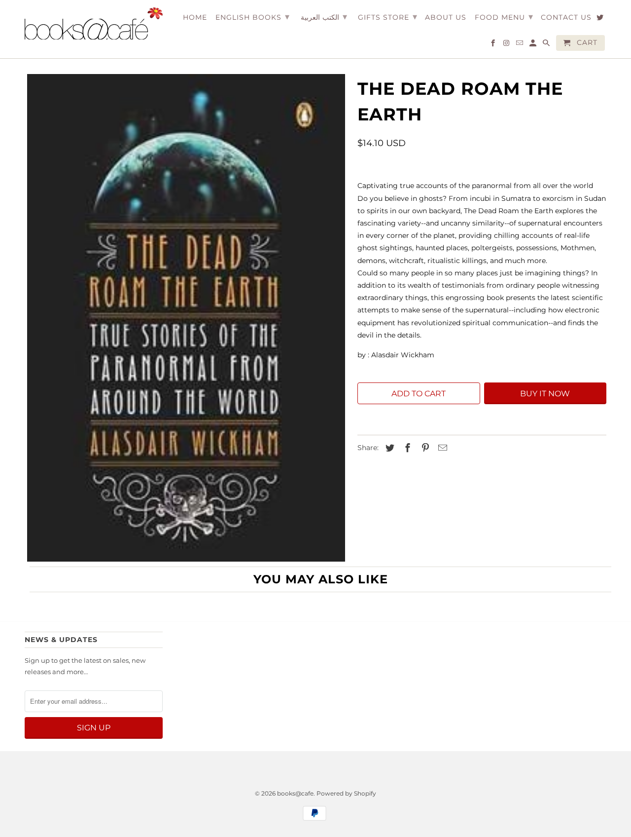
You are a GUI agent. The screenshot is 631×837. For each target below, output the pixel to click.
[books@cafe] (94, 23)
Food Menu (504, 16)
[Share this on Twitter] (388, 448)
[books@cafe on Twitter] (600, 19)
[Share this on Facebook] (406, 448)
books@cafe (295, 793)
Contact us (566, 17)
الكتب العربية (324, 16)
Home (195, 17)
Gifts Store (388, 16)
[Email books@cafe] (520, 45)
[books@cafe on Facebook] (494, 45)
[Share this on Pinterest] (424, 448)
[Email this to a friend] (441, 448)
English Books (252, 16)
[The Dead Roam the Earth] (186, 318)
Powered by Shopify (346, 793)
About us (445, 17)
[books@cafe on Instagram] (507, 45)
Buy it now (545, 393)
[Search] (547, 45)
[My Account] (533, 45)
